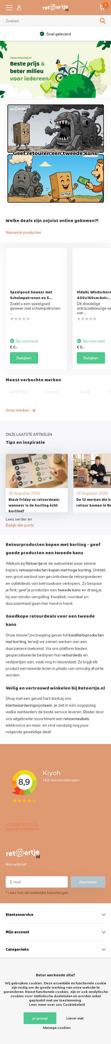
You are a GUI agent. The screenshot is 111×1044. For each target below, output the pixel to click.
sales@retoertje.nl (22, 829)
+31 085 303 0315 (22, 824)
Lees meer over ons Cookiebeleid (57, 1004)
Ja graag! (40, 1018)
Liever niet (74, 1018)
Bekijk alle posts (20, 525)
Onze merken (18, 410)
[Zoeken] (103, 21)
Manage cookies (57, 1027)
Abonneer (88, 882)
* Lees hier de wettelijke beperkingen (37, 892)
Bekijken (24, 358)
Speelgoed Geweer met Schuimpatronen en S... (31, 295)
